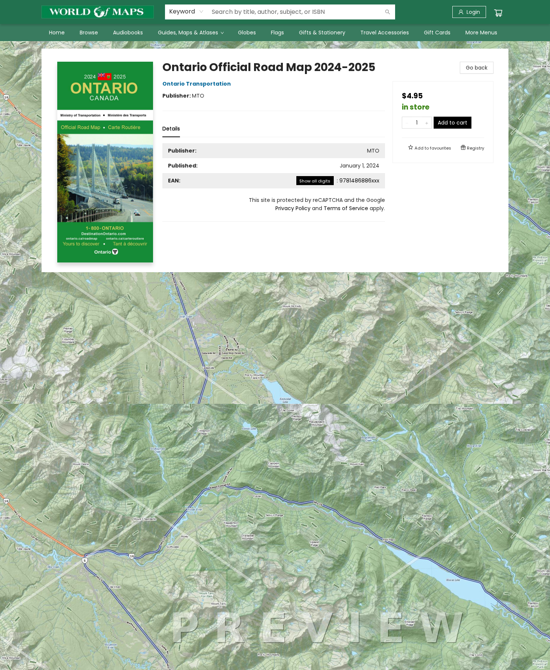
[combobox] (186, 11)
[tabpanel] (273, 182)
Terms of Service (346, 208)
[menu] (275, 32)
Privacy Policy (293, 208)
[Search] (387, 11)
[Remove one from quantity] (407, 123)
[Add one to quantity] (426, 123)
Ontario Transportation (196, 83)
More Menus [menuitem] (481, 32)
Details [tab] (171, 128)
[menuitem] (57, 32)
